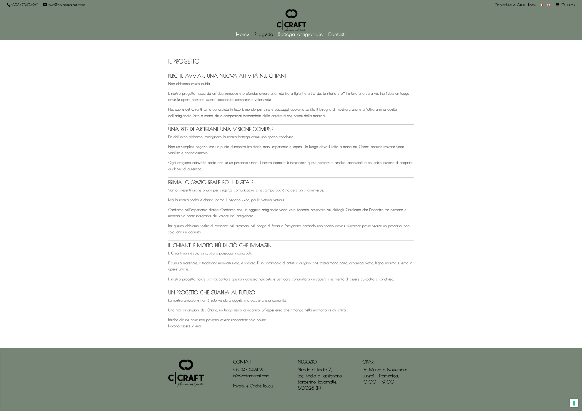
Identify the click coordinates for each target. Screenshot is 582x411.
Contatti (337, 35)
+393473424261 (25, 5)
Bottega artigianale (300, 35)
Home (242, 35)
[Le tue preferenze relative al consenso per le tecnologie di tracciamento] (574, 403)
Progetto (263, 35)
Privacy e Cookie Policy (253, 385)
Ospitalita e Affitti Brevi (515, 5)
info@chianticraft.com (251, 375)
